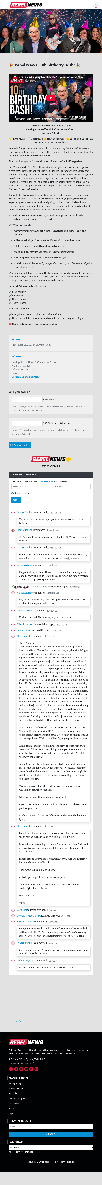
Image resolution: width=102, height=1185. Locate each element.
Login (11, 1113)
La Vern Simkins (25, 512)
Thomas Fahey (39, 586)
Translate (29, 1151)
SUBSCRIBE (47, 481)
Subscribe (13, 1093)
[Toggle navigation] (5, 4)
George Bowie (24, 630)
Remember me (22, 493)
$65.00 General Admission (57, 423)
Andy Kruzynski (25, 960)
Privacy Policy (15, 1083)
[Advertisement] (51, 1000)
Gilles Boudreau (25, 624)
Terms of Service (16, 1088)
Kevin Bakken (24, 565)
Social (11, 1108)
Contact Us (14, 1103)
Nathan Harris (24, 592)
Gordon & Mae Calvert (29, 915)
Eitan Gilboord (24, 529)
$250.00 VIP (49, 399)
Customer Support (17, 1098)
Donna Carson (24, 610)
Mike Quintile (24, 635)
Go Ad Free (17, 1021)
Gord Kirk (22, 909)
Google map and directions (26, 376)
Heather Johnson (26, 921)
